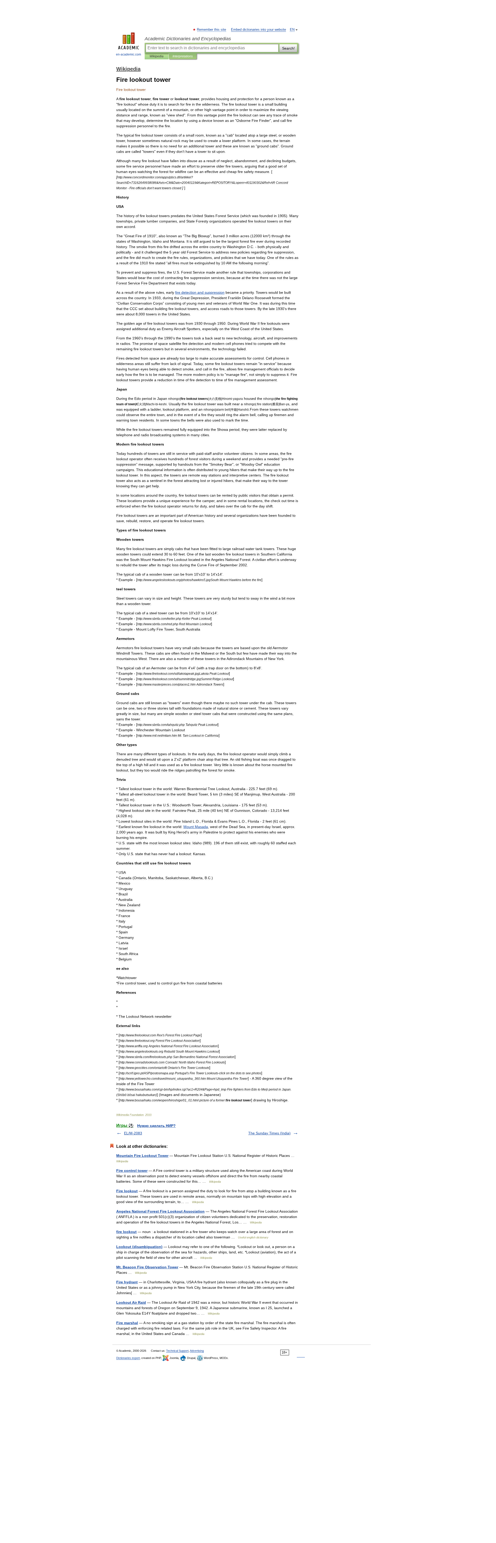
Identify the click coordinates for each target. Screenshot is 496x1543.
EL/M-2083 (133, 1133)
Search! (288, 48)
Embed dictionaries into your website (258, 29)
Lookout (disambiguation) (139, 1247)
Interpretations (183, 56)
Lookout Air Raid (131, 1302)
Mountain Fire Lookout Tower (142, 1156)
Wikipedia (157, 56)
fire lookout (126, 1232)
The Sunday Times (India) (269, 1133)
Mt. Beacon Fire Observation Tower (147, 1267)
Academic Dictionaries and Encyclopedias (188, 38)
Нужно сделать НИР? (156, 1126)
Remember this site (211, 29)
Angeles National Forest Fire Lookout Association (160, 1211)
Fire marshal (127, 1323)
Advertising (197, 1350)
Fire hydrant (127, 1282)
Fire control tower (132, 1170)
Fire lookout (127, 1191)
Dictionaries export (128, 1357)
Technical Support (177, 1350)
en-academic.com (128, 54)
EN (292, 29)
